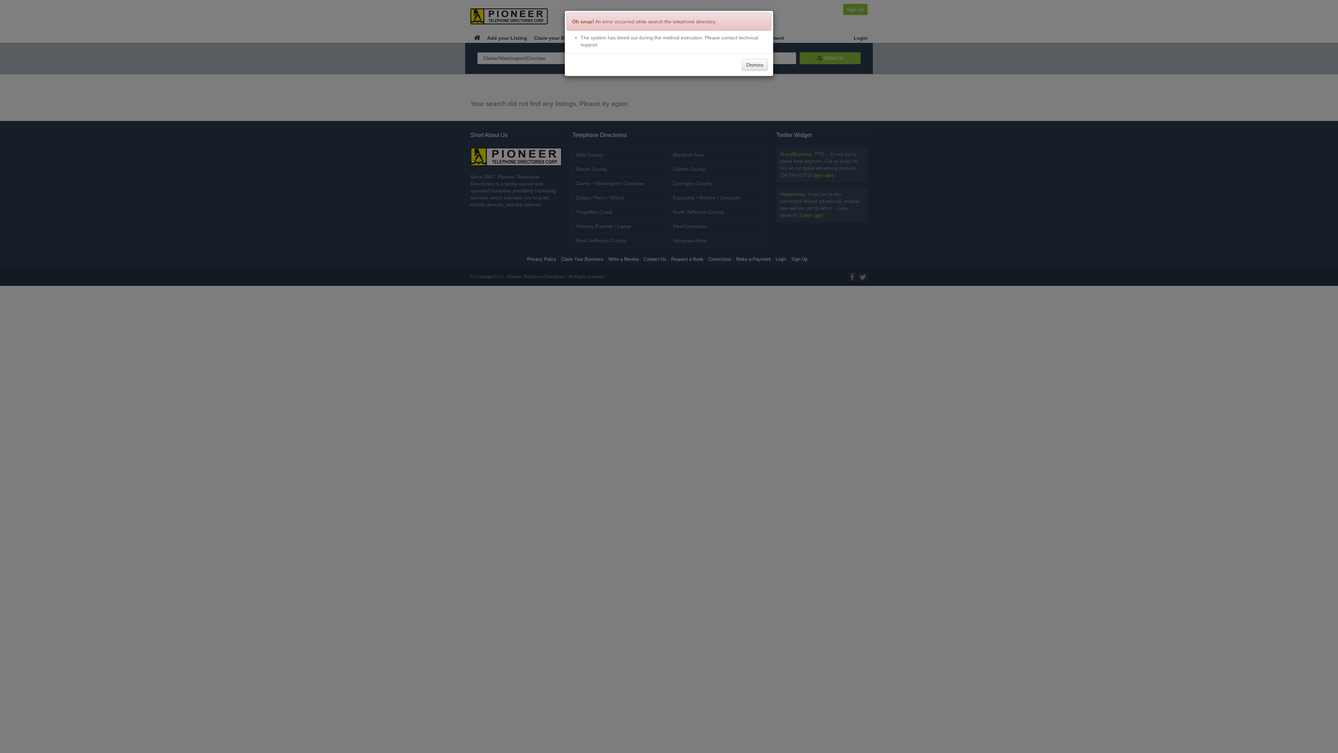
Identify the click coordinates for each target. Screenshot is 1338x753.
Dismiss (754, 65)
